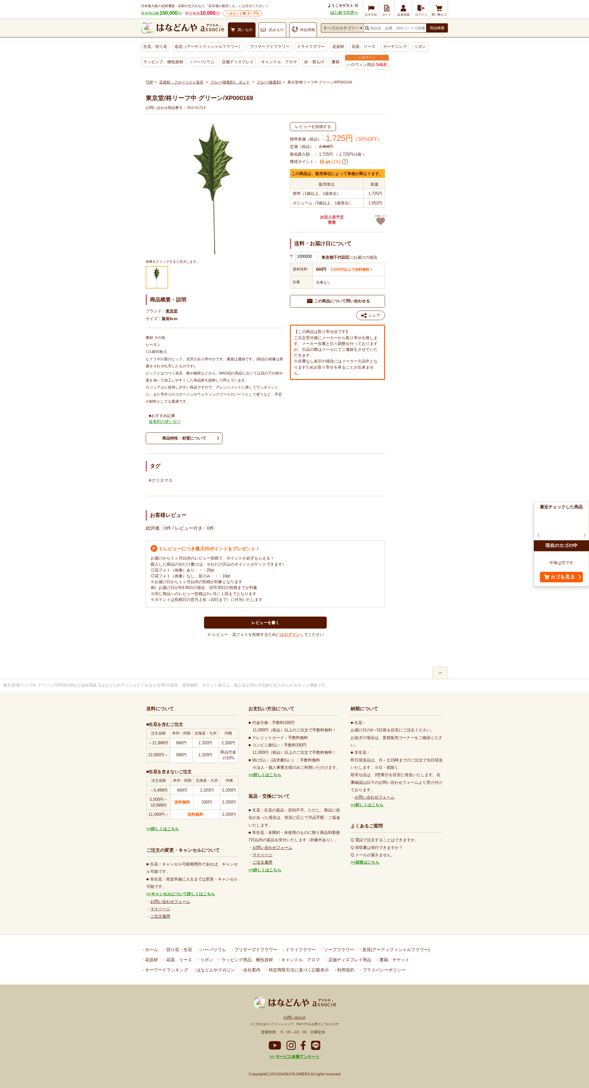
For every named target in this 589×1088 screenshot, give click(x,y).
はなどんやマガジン (215, 969)
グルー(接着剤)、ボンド (230, 82)
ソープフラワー (338, 949)
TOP (149, 82)
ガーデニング (395, 46)
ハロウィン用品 (367, 64)
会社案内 (251, 969)
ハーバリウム (202, 62)
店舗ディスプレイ (238, 62)
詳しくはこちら (165, 829)
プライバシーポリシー (383, 969)
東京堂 (172, 311)
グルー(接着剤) (269, 82)
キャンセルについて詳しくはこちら (183, 894)
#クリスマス (161, 480)
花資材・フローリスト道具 (181, 82)
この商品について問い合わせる (342, 301)
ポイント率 (244, 13)
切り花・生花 (178, 949)
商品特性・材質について (184, 438)
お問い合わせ (294, 1017)
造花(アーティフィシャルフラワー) (395, 949)
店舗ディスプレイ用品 (349, 959)
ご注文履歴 (160, 916)
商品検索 (437, 28)
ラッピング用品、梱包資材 (246, 959)
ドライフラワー (311, 46)
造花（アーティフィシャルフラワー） (208, 46)
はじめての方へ (344, 12)
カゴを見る (562, 576)
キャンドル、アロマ (279, 62)
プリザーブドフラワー (270, 46)
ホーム (151, 949)
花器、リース (363, 46)
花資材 (338, 46)
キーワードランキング (166, 969)
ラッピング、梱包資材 (163, 62)
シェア (374, 315)
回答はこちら (367, 862)
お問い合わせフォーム (170, 901)
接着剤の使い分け (165, 421)
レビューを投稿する (313, 126)
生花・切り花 (155, 46)
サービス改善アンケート (297, 1056)
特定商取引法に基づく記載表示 (298, 969)
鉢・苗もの (314, 62)
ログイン (292, 634)
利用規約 (345, 969)
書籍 (336, 62)
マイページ (160, 909)
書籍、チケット (394, 959)
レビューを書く (265, 622)
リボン (420, 46)
